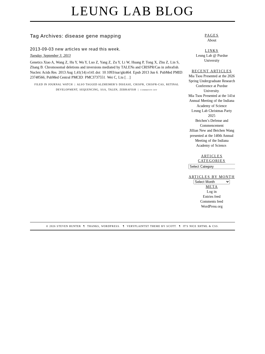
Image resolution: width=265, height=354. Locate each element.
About (211, 40)
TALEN (112, 89)
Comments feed (211, 201)
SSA (103, 89)
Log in (212, 191)
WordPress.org (212, 206)
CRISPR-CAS (155, 84)
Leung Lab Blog (132, 11)
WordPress (110, 226)
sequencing (88, 89)
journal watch (60, 84)
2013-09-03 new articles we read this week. (75, 49)
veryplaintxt (138, 226)
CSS (215, 226)
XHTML (202, 226)
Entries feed (211, 196)
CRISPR (138, 84)
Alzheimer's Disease (114, 84)
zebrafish (128, 89)
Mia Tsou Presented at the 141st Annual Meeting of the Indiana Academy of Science (211, 101)
